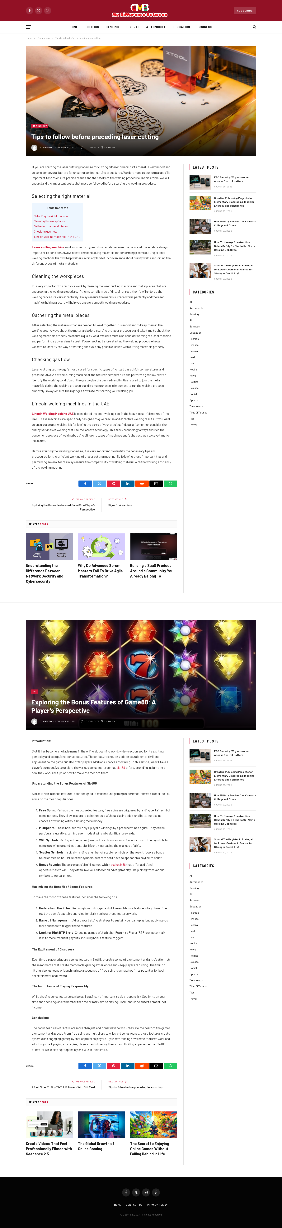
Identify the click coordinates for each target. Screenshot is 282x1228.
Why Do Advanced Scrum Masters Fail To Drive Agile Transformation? (100, 570)
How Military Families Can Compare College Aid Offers (235, 223)
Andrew (47, 147)
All (191, 301)
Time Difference (198, 412)
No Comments (91, 147)
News (193, 375)
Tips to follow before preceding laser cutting (135, 1087)
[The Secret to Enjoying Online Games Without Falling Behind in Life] (153, 1124)
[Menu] (28, 27)
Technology (40, 126)
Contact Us (134, 1204)
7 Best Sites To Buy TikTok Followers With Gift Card (63, 1087)
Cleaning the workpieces (49, 221)
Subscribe (245, 10)
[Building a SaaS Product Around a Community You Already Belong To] (153, 546)
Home (74, 27)
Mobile (193, 369)
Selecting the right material (51, 216)
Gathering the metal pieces (51, 226)
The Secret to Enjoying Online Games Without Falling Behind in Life (149, 1148)
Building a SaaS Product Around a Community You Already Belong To (151, 570)
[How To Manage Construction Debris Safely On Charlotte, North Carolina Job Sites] (200, 247)
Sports (194, 400)
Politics (92, 27)
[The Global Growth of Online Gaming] (101, 1124)
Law (192, 363)
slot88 (121, 767)
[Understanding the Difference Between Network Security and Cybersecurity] (49, 546)
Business (204, 27)
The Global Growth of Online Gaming (96, 1146)
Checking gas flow (45, 231)
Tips (192, 418)
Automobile (156, 27)
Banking (112, 27)
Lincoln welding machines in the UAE (57, 236)
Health (193, 357)
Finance (194, 344)
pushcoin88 (118, 864)
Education (181, 27)
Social (193, 394)
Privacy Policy (157, 1204)
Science (194, 387)
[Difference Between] (141, 10)
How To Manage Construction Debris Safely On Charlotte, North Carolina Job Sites (234, 245)
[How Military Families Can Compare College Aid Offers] (200, 226)
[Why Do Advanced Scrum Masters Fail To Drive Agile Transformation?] (101, 546)
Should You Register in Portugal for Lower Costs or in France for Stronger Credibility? (233, 269)
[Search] (254, 27)
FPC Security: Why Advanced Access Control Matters (231, 179)
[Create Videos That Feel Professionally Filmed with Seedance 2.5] (49, 1124)
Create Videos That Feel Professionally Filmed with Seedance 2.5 (49, 1148)
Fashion (194, 338)
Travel (193, 424)
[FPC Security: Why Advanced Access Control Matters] (200, 182)
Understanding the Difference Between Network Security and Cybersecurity (44, 573)
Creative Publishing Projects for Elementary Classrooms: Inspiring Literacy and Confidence (234, 201)
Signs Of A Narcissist (121, 505)
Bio (191, 320)
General (132, 27)
